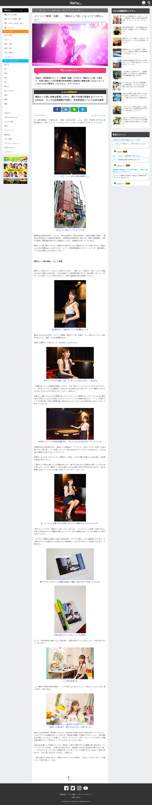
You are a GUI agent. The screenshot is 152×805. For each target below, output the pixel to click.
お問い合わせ (9, 148)
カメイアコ (102, 115)
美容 (5, 73)
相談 (5, 99)
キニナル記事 (12, 14)
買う (5, 69)
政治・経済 (8, 35)
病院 (5, 95)
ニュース (10, 28)
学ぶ (5, 82)
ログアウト (8, 152)
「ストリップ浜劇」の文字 (61, 176)
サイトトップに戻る (17, 10)
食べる (6, 65)
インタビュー (9, 57)
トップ (35, 10)
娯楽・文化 (8, 44)
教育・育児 (8, 48)
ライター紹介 (9, 121)
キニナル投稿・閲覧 (14, 19)
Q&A (6, 126)
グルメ (6, 40)
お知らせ (7, 113)
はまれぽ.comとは (10, 117)
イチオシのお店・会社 (15, 23)
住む (5, 78)
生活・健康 (8, 53)
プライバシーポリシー (12, 143)
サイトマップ (9, 130)
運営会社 (7, 135)
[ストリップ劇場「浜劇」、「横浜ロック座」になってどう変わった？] (83, 109)
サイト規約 (8, 139)
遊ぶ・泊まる (9, 91)
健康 (5, 104)
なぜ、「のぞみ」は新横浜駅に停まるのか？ (127, 156)
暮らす (6, 86)
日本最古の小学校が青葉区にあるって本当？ (127, 140)
